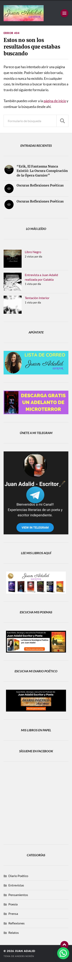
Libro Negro (33, 252)
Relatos (13, 932)
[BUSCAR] (62, 121)
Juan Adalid (25, 951)
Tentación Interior (37, 298)
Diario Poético (18, 876)
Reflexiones (16, 923)
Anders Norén (24, 956)
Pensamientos (18, 895)
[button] (63, 953)
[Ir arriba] (64, 945)
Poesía (13, 904)
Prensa (13, 913)
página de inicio (55, 101)
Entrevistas (16, 885)
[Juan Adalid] (36, 13)
